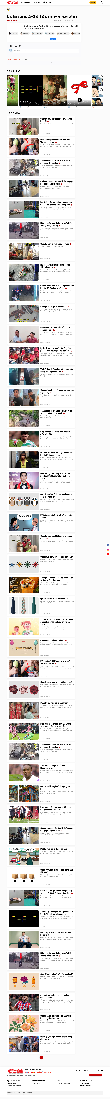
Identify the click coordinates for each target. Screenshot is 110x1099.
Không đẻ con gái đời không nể (54, 306)
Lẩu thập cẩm (25, 107)
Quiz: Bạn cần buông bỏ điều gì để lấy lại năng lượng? (78, 103)
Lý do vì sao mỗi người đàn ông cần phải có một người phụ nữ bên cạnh (55, 349)
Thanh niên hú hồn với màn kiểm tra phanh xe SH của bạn (55, 161)
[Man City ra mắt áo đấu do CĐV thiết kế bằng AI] (24, 939)
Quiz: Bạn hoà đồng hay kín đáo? (54, 598)
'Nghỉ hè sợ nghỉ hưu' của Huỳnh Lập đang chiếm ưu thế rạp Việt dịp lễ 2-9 (54, 103)
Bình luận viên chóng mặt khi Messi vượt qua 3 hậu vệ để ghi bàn (55, 725)
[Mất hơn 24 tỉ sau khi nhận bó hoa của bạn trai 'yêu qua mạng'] (24, 459)
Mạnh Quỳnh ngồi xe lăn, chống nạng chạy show (56, 1038)
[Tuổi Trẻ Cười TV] (98, 1070)
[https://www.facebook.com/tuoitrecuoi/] (93, 1070)
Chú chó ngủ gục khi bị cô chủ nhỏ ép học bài (56, 120)
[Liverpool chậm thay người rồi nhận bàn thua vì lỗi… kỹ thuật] (24, 814)
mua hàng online (64, 33)
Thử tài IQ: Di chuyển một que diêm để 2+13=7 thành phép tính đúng (56, 912)
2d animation (38, 33)
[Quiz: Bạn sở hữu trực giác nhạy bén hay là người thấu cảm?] (24, 1023)
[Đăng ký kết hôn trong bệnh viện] (24, 710)
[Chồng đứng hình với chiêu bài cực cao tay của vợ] (24, 397)
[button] (56, 3)
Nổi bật (38, 2)
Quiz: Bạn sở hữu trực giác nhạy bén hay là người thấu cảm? (55, 1017)
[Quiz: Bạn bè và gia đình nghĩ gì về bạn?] (24, 793)
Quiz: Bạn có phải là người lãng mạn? (56, 682)
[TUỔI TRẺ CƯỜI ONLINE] (15, 1071)
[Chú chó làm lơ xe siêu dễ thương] (24, 251)
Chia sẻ (53, 39)
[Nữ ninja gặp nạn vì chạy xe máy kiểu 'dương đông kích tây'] (24, 230)
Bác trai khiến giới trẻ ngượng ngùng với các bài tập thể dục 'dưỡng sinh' (56, 203)
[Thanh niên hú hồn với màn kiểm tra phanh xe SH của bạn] (24, 167)
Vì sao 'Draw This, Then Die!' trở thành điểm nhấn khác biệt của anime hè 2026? (56, 622)
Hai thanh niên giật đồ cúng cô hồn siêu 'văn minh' (55, 266)
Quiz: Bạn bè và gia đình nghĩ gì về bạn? (55, 787)
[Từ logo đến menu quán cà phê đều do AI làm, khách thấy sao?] (24, 585)
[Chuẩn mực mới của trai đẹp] (24, 647)
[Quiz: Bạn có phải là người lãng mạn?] (24, 689)
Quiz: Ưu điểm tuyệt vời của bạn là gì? (56, 974)
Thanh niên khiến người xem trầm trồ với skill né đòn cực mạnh (56, 412)
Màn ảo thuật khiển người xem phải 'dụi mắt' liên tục (55, 140)
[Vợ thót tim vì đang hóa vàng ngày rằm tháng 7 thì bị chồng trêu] (24, 376)
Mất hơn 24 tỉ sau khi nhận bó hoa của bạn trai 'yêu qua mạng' (56, 453)
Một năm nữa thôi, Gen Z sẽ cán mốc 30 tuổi (56, 516)
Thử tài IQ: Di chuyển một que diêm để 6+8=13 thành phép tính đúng (30, 103)
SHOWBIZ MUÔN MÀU (51, 107)
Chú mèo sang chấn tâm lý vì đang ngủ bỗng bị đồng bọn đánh (56, 182)
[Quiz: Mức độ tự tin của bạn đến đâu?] (24, 564)
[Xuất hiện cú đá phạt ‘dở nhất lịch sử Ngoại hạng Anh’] (24, 772)
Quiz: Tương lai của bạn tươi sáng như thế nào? (56, 871)
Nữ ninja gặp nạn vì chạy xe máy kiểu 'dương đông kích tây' (56, 224)
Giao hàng (51, 33)
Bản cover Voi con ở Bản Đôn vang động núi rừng (55, 328)
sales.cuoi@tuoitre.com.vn (15, 1085)
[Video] (55, 10)
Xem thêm (41, 1057)
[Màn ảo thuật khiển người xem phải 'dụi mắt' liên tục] (24, 146)
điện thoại (14, 33)
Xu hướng (27, 2)
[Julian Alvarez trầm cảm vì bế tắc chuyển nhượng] (24, 1002)
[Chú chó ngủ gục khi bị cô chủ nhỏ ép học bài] (24, 126)
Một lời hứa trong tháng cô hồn (53, 849)
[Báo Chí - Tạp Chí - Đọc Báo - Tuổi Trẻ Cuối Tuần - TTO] (33, 1072)
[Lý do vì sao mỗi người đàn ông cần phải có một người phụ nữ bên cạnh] (24, 355)
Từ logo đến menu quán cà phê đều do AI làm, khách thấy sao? (56, 579)
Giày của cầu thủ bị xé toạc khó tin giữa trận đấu (55, 433)
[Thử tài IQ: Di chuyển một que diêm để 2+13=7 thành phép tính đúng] (24, 918)
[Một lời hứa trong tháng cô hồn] (24, 856)
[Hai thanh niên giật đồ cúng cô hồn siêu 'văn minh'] (24, 272)
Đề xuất (48, 2)
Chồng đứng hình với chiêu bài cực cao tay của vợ (57, 391)
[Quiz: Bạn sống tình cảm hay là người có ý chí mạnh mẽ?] (24, 501)
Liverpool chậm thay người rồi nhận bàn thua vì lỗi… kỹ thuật (55, 808)
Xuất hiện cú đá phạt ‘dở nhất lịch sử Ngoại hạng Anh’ (56, 766)
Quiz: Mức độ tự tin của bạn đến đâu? (56, 557)
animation (26, 33)
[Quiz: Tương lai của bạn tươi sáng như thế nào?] (24, 877)
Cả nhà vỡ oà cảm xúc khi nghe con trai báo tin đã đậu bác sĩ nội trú (57, 287)
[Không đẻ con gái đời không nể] (24, 313)
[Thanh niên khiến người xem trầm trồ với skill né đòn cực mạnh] (24, 418)
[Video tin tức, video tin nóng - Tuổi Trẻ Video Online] (40, 1072)
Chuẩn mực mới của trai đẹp (52, 640)
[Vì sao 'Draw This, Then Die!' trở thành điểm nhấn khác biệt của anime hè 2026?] (24, 626)
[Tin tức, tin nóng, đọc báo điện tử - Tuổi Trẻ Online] (27, 1072)
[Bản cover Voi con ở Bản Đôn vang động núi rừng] (24, 334)
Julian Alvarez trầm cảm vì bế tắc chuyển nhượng (54, 996)
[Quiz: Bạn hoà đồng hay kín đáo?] (24, 605)
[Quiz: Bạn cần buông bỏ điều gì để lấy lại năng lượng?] (79, 90)
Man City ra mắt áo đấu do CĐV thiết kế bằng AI (56, 933)
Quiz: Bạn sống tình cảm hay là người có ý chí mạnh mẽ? (56, 495)
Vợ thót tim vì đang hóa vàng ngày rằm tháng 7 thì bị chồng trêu (56, 370)
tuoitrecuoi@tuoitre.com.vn (64, 1083)
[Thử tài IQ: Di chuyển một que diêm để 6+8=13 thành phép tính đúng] (31, 90)
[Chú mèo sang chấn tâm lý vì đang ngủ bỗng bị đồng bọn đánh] (24, 188)
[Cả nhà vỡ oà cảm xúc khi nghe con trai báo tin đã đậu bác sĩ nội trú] (24, 293)
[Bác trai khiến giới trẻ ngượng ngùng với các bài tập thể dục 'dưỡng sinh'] (24, 209)
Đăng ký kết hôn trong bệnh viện (54, 703)
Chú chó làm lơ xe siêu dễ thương (54, 244)
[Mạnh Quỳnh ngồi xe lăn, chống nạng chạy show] (24, 1044)
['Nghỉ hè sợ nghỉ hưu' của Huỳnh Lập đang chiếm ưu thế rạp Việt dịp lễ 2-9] (55, 90)
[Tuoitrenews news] (47, 1072)
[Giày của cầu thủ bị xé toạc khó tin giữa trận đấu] (24, 439)
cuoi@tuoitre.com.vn (38, 1083)
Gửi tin (94, 2)
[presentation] (7, 90)
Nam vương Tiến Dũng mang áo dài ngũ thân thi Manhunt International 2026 (55, 476)
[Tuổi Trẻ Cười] (102, 1070)
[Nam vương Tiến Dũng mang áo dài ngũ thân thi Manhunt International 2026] (24, 480)
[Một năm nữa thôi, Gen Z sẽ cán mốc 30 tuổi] (24, 522)
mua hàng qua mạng (80, 33)
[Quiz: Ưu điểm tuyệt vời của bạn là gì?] (24, 981)
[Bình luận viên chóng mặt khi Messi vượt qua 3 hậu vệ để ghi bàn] (24, 731)
